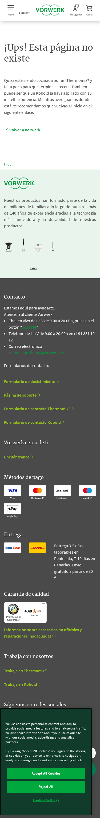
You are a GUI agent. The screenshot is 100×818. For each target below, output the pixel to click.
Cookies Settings (46, 800)
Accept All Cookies (46, 773)
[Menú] (43, 605)
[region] (46, 761)
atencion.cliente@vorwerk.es (37, 352)
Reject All (46, 786)
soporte (29, 327)
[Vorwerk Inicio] (50, 11)
